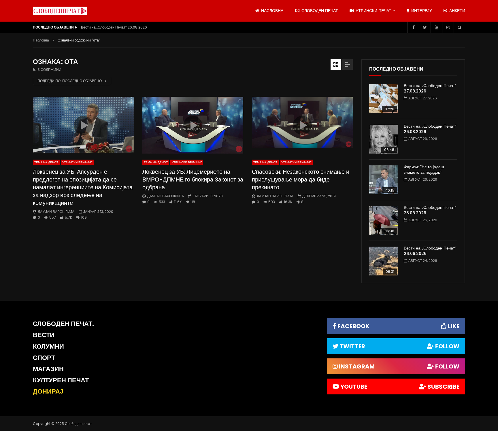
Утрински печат (372, 11)
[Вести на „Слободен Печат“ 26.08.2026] (383, 139)
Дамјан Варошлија (56, 211)
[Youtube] (436, 27)
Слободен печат (319, 11)
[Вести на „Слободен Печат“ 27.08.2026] (383, 98)
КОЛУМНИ (48, 346)
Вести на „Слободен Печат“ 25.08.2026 (430, 210)
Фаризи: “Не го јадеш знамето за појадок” (424, 169)
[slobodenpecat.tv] (60, 11)
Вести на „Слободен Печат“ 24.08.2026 (430, 250)
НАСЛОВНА (271, 11)
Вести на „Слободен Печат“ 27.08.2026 (430, 88)
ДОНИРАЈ (48, 391)
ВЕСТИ (43, 334)
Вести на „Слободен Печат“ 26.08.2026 (114, 27)
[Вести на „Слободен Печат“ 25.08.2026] (383, 220)
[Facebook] (413, 27)
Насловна (41, 40)
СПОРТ (44, 357)
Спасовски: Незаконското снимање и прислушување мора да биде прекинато (300, 179)
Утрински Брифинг (77, 162)
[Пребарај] (459, 27)
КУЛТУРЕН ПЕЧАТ (61, 380)
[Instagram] (448, 27)
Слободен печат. (63, 323)
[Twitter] (425, 27)
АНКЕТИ (456, 11)
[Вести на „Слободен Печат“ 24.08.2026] (383, 261)
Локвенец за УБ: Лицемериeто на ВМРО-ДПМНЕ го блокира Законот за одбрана (192, 179)
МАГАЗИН (48, 368)
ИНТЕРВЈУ (421, 11)
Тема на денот (46, 162)
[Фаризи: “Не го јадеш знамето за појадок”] (383, 179)
